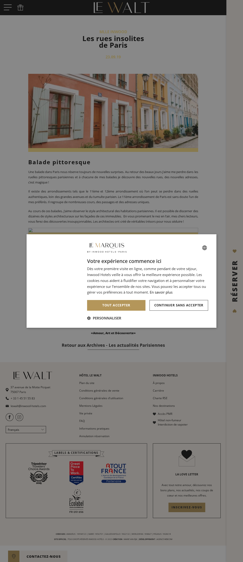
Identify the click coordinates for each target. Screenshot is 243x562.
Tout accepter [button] (116, 305)
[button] (104, 318)
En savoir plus (161, 292)
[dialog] (121, 281)
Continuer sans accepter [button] (178, 305)
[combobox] (204, 247)
